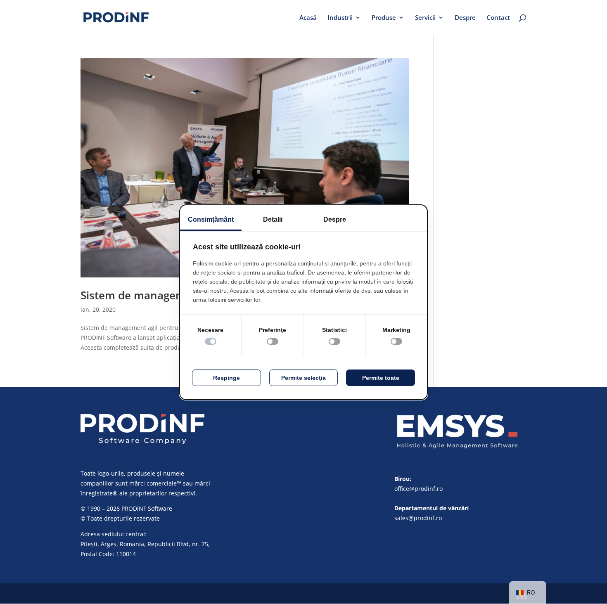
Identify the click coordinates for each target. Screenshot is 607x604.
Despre (465, 17)
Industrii (340, 17)
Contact (498, 17)
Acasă (308, 17)
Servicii (425, 17)
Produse (384, 17)
